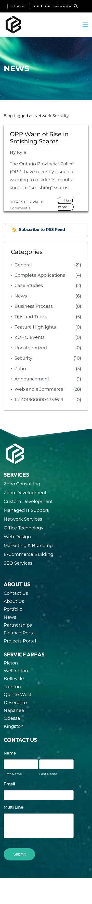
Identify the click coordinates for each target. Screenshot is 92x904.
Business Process (33, 306)
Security (23, 358)
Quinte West (17, 694)
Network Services (23, 519)
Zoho (20, 368)
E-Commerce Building (28, 554)
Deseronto (15, 702)
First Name (13, 774)
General (23, 265)
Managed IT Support (26, 510)
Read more (65, 203)
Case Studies (28, 285)
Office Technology (23, 528)
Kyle (21, 152)
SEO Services (18, 563)
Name (10, 753)
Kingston (14, 726)
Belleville (14, 678)
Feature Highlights (35, 327)
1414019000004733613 (38, 399)
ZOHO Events (29, 337)
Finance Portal (20, 633)
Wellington (16, 671)
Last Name (48, 774)
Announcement (31, 379)
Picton (11, 663)
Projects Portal (20, 641)
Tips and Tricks (30, 317)
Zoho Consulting (22, 484)
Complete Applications (39, 275)
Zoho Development (25, 492)
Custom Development (28, 501)
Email (9, 784)
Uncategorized (30, 348)
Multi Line (13, 807)
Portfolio (13, 609)
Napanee (14, 710)
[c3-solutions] (15, 446)
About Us (14, 601)
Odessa (12, 718)
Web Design (17, 536)
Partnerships (18, 625)
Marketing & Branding (28, 545)
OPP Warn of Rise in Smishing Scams (39, 138)
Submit (19, 854)
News (20, 296)
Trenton (12, 686)
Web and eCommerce (38, 389)
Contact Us (16, 593)
